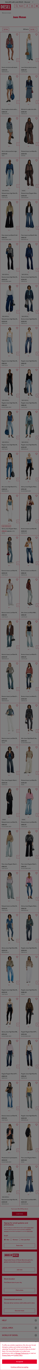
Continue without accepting (19, 1367)
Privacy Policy (6, 1355)
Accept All (19, 1361)
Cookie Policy (18, 1355)
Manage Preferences (22, 1353)
